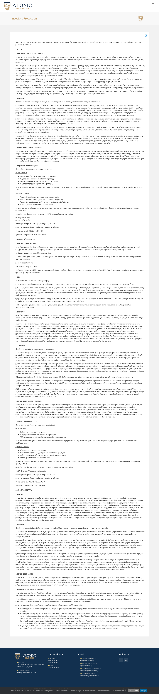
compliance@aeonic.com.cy (89, 676)
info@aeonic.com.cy (87, 660)
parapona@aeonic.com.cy (89, 670)
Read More (133, 690)
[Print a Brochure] (146, 36)
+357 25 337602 (53, 668)
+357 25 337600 (53, 660)
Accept (143, 690)
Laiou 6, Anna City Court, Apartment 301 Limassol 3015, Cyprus (30, 665)
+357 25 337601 (53, 663)
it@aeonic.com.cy (86, 665)
